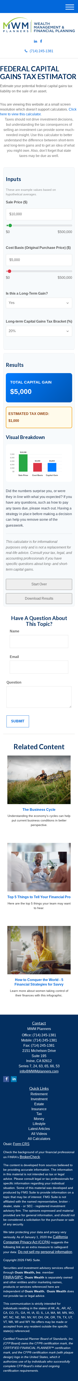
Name (14, 631)
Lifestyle (39, 1124)
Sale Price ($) (16, 202)
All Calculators (39, 1139)
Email (14, 657)
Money (39, 1119)
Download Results (39, 598)
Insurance (39, 1109)
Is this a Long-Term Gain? (27, 293)
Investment (39, 1099)
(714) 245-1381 (41, 51)
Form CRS (21, 1144)
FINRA (8, 1277)
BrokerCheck (30, 1157)
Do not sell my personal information (45, 1252)
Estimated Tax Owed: (28, 414)
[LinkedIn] (35, 41)
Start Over (39, 584)
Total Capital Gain (31, 382)
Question (13, 682)
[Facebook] (41, 41)
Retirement (39, 1094)
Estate (39, 1104)
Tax (39, 1114)
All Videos (39, 1134)
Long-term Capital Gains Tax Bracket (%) (39, 321)
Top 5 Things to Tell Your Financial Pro (39, 897)
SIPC (19, 1277)
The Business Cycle (39, 809)
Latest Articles (39, 1129)
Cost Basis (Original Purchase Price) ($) (38, 248)
